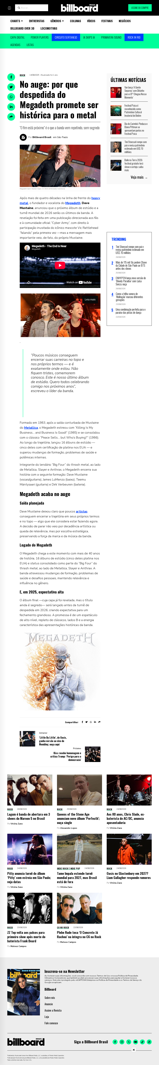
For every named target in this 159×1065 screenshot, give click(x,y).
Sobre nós (50, 998)
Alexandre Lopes (68, 828)
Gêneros (55, 21)
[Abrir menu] (9, 8)
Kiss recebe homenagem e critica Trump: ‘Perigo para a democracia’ (65, 756)
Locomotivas (49, 28)
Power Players (40, 37)
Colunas (75, 21)
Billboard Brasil (41, 137)
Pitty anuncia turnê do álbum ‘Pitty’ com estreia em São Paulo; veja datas (29, 877)
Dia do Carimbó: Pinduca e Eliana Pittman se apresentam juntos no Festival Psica (136, 129)
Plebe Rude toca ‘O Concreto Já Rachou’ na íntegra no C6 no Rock (79, 934)
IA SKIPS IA (89, 37)
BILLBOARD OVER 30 (22, 28)
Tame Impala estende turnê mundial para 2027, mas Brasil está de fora (77, 877)
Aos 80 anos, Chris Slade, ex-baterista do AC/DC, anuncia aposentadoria (126, 818)
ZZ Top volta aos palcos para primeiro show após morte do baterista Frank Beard (26, 936)
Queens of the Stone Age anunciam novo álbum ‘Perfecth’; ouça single (78, 818)
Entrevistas (36, 21)
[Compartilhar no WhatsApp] (11, 97)
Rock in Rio (134, 37)
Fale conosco (51, 1023)
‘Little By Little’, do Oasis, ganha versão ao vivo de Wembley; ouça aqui (53, 741)
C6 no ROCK (63, 927)
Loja (47, 1017)
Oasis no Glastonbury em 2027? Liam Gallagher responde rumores (129, 875)
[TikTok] (142, 1041)
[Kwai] (149, 1041)
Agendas (15, 45)
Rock (22, 75)
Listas (30, 45)
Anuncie (49, 1004)
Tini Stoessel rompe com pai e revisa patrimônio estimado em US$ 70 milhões (136, 147)
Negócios (125, 21)
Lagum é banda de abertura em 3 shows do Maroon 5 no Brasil (28, 816)
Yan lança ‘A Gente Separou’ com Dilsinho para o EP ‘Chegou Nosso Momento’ (136, 92)
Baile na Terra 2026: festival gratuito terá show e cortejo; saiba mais (134, 165)
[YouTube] (135, 1041)
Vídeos (91, 21)
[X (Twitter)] (128, 1041)
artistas (81, 511)
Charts (15, 21)
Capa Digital (17, 37)
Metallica (31, 428)
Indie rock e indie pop (68, 868)
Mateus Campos (18, 946)
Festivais (107, 21)
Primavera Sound (111, 37)
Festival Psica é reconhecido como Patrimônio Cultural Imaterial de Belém (133, 110)
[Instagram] (121, 1041)
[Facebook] (115, 1041)
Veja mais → (139, 177)
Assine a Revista (53, 1010)
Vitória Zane (17, 823)
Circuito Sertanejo (66, 37)
